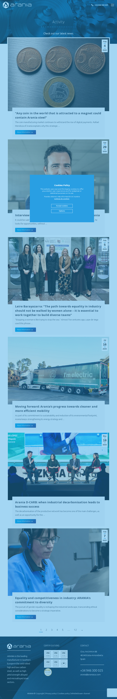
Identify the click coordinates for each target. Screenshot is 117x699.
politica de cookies (61, 199)
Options (62, 211)
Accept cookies (62, 206)
